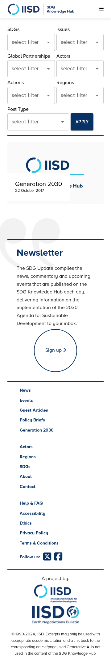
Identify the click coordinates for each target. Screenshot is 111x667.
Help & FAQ (31, 503)
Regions (65, 82)
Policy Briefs (32, 420)
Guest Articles (34, 410)
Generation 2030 (37, 430)
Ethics (26, 523)
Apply (82, 121)
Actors (63, 56)
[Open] (48, 42)
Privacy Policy (34, 533)
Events (26, 400)
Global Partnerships (28, 56)
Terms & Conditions (39, 543)
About (26, 476)
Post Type (18, 109)
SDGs (13, 29)
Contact (27, 486)
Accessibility (32, 513)
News (25, 390)
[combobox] (26, 42)
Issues (63, 29)
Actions (15, 82)
